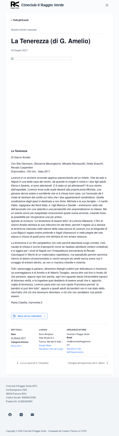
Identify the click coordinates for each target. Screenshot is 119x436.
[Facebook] (10, 415)
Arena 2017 (16, 345)
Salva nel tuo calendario (30, 315)
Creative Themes (70, 431)
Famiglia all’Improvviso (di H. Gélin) (86, 363)
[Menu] (107, 5)
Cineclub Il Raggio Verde (42, 5)
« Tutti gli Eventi (19, 20)
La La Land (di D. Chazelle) (34, 363)
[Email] (32, 415)
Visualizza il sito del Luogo (51, 348)
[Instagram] (21, 415)
